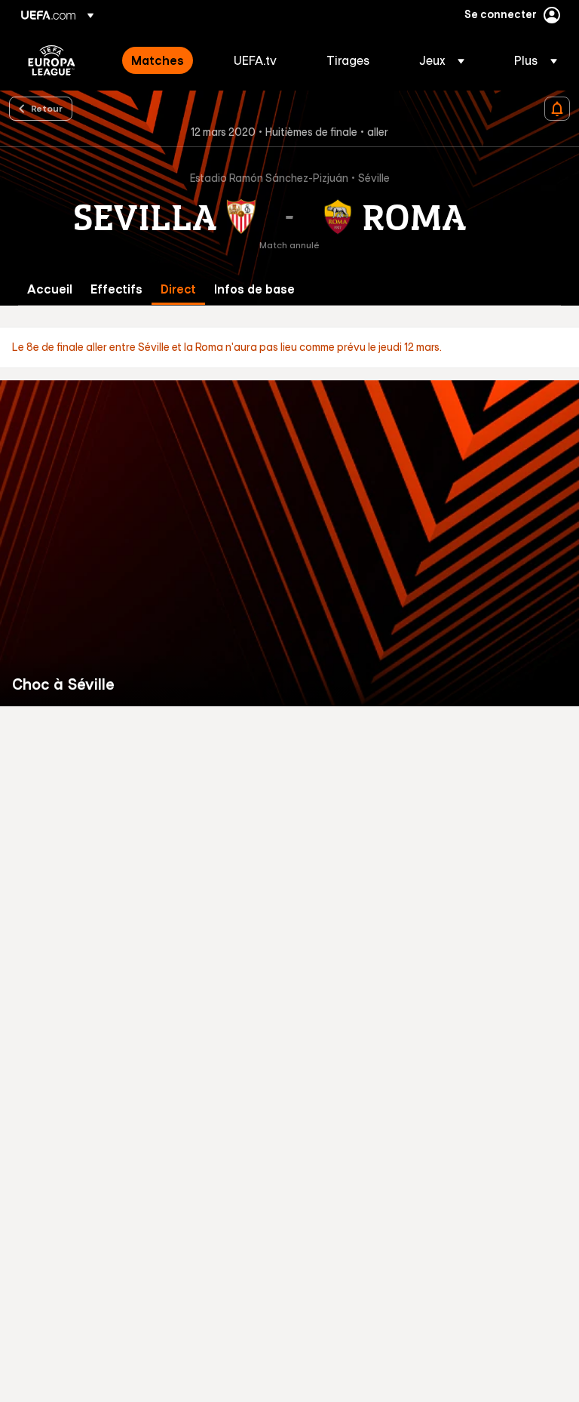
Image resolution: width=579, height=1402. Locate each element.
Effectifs (116, 289)
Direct (178, 289)
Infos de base (254, 289)
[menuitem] (163, 60)
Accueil (49, 289)
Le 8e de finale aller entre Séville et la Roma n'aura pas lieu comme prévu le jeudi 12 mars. (227, 347)
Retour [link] (47, 108)
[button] (441, 60)
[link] (157, 60)
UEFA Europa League (51, 60)
